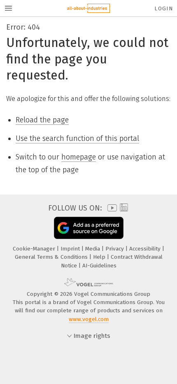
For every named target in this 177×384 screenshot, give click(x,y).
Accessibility (145, 248)
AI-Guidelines (99, 265)
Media (93, 248)
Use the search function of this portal (77, 138)
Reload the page (42, 119)
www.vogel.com (89, 319)
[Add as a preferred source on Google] (88, 228)
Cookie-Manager (35, 248)
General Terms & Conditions (52, 256)
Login (163, 8)
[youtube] (111, 208)
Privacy (115, 248)
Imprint (71, 248)
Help (100, 256)
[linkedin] (123, 208)
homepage (78, 157)
